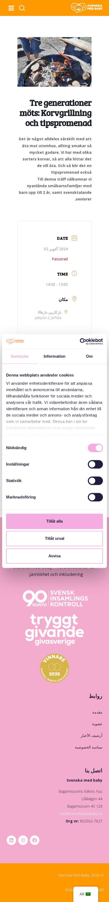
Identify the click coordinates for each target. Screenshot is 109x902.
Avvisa (54, 556)
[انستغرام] (23, 840)
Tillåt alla (54, 521)
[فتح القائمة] (11, 8)
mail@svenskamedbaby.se (81, 813)
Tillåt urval (54, 538)
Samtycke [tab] (20, 356)
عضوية (97, 723)
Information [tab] (54, 356)
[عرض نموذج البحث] (22, 8)
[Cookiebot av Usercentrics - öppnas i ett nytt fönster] (80, 341)
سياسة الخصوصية (88, 747)
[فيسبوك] (34, 840)
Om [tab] (89, 356)
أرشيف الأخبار (91, 735)
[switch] (95, 464)
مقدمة (97, 712)
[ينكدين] (11, 840)
